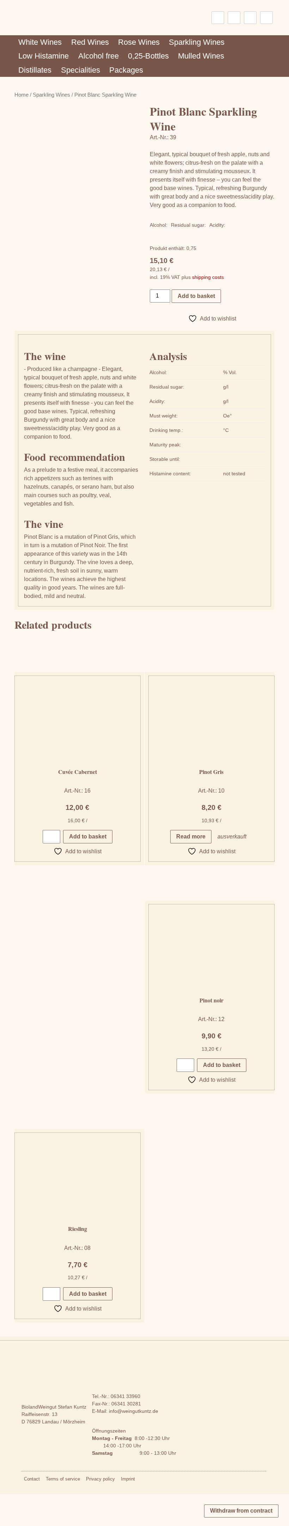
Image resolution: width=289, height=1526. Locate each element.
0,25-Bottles (148, 55)
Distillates (34, 70)
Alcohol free (98, 55)
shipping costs (208, 277)
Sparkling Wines (197, 42)
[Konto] (250, 17)
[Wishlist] (234, 17)
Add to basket (196, 296)
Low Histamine (43, 55)
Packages (126, 70)
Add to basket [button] (87, 837)
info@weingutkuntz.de (133, 1411)
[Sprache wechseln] (217, 17)
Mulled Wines (201, 55)
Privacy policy (100, 1479)
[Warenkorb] (266, 17)
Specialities (80, 70)
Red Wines (90, 42)
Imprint (128, 1479)
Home (21, 95)
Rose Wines (139, 42)
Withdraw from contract (241, 1511)
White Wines (40, 42)
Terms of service (63, 1479)
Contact (32, 1479)
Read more (190, 837)
